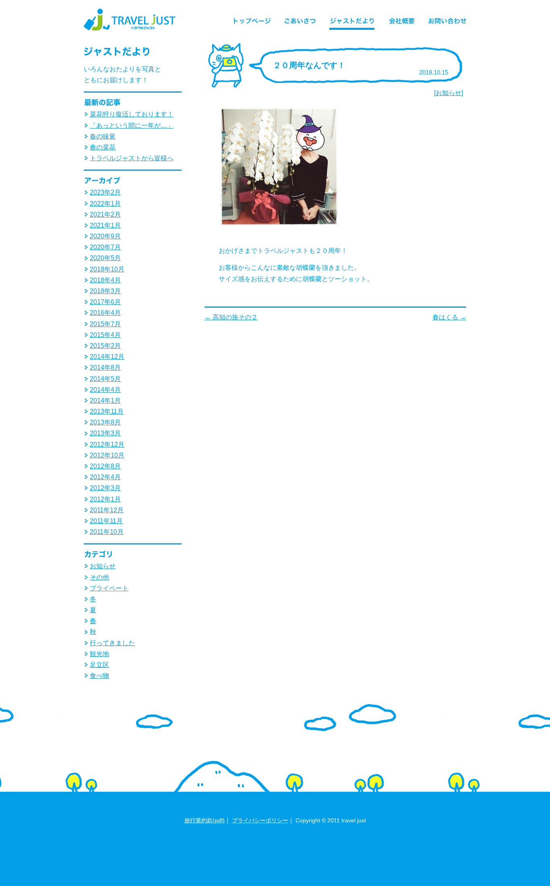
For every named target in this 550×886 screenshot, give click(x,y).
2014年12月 (107, 356)
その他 (99, 577)
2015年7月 (105, 324)
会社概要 (402, 19)
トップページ (255, 19)
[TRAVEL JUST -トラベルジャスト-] (130, 30)
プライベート (109, 588)
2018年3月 (105, 291)
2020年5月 (105, 258)
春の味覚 (103, 136)
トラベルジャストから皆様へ (132, 158)
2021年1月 (105, 225)
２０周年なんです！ (309, 65)
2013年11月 (107, 411)
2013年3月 (105, 433)
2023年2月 (105, 192)
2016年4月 (105, 312)
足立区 (99, 664)
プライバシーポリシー (260, 820)
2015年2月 (105, 345)
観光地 (99, 653)
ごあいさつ (301, 19)
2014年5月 (105, 378)
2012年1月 (105, 499)
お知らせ (448, 92)
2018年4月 (105, 280)
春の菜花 (103, 147)
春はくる (449, 317)
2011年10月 (107, 531)
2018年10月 (107, 269)
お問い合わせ (444, 19)
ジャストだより (353, 19)
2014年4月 (105, 389)
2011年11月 (106, 521)
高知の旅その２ (231, 317)
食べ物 (99, 675)
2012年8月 (105, 466)
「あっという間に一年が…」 (132, 125)
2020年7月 (105, 247)
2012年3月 (105, 487)
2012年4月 (105, 477)
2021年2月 (105, 214)
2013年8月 (105, 422)
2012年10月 (107, 455)
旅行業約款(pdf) (204, 820)
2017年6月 (105, 301)
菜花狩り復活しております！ (132, 114)
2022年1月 (105, 203)
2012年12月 (107, 444)
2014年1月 (105, 400)
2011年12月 (107, 510)
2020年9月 (105, 236)
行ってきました (112, 643)
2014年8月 (105, 367)
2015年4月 (105, 334)
